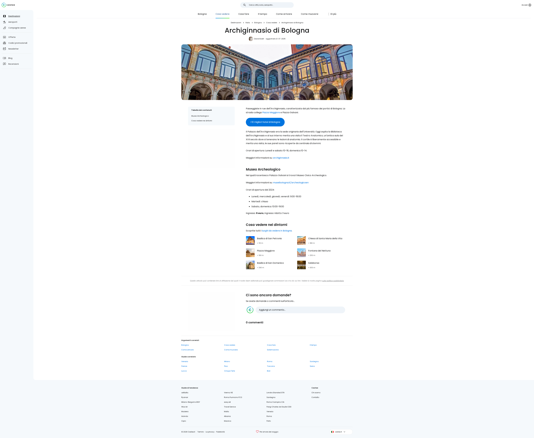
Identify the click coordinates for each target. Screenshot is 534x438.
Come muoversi (309, 14)
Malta (226, 411)
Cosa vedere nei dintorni (201, 120)
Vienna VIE (228, 392)
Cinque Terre (229, 371)
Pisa (226, 366)
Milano (227, 361)
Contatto (315, 397)
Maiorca (227, 421)
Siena (312, 366)
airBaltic (184, 392)
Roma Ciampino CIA (275, 402)
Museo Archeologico (200, 116)
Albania (227, 416)
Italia (248, 22)
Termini (200, 432)
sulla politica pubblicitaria (333, 281)
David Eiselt (259, 39)
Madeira (184, 411)
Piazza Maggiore (271, 112)
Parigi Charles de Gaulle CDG (279, 407)
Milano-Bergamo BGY (190, 402)
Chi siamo (316, 392)
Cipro (183, 421)
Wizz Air (184, 407)
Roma (269, 361)
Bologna (202, 14)
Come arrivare (284, 14)
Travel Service (230, 407)
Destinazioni (236, 22)
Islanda (184, 416)
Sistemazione (273, 350)
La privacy (210, 432)
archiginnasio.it (281, 157)
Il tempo (262, 14)
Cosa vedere (222, 14)
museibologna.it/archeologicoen (291, 182)
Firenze (184, 366)
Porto (269, 421)
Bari (268, 371)
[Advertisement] (211, 148)
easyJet (227, 402)
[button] (296, 309)
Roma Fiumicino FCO (233, 397)
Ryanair (184, 397)
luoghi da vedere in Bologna (277, 230)
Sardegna (314, 361)
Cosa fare (243, 14)
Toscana (271, 366)
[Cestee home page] (8, 5)
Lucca (184, 371)
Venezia (184, 361)
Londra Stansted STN (275, 392)
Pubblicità (220, 432)
